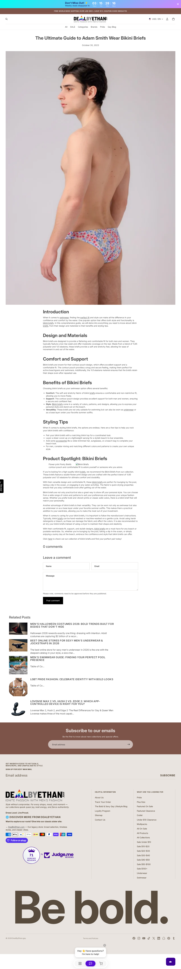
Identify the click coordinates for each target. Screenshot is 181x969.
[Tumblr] (173, 938)
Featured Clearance (146, 811)
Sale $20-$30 (143, 851)
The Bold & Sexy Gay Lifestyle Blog (111, 806)
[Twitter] (153, 938)
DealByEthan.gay (19, 938)
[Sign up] (129, 744)
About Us (99, 797)
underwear (129, 409)
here (50, 539)
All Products (142, 833)
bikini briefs (48, 323)
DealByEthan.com (16, 827)
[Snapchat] (163, 938)
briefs (45, 326)
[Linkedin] (158, 938)
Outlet (140, 815)
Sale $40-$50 (143, 860)
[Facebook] (134, 938)
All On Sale (142, 828)
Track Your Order (103, 802)
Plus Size (141, 802)
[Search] (6, 19)
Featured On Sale (145, 806)
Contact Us (100, 820)
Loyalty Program (102, 811)
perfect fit (85, 317)
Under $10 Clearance (146, 820)
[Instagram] (139, 938)
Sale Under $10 (144, 842)
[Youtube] (144, 938)
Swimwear (141, 877)
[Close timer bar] (178, 4)
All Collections (143, 837)
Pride (139, 797)
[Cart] (173, 19)
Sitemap (99, 815)
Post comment (53, 600)
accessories (61, 441)
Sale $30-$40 (143, 855)
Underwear (142, 873)
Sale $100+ (142, 868)
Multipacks (142, 824)
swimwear (64, 317)
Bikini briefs (57, 404)
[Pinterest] (168, 938)
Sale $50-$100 (144, 864)
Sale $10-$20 (143, 846)
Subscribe (167, 775)
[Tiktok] (148, 938)
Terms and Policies (90, 938)
